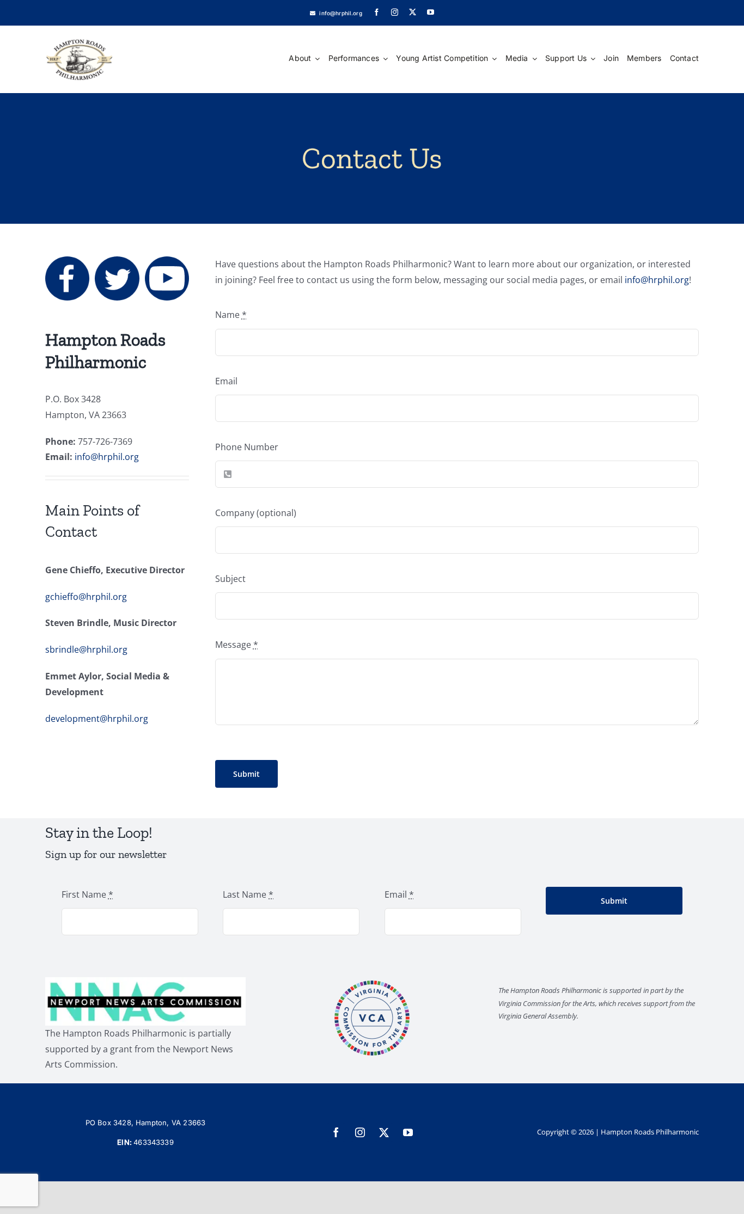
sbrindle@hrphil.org (86, 649)
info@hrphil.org (107, 457)
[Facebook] (67, 261)
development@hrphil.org (96, 719)
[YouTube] (167, 261)
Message (236, 645)
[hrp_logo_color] (79, 30)
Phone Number (246, 447)
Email (226, 381)
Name (231, 315)
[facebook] (376, 12)
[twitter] (412, 12)
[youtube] (430, 12)
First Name (87, 894)
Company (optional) (255, 513)
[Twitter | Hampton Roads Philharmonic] (117, 261)
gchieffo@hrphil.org (86, 597)
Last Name (248, 894)
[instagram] (394, 12)
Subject (230, 579)
